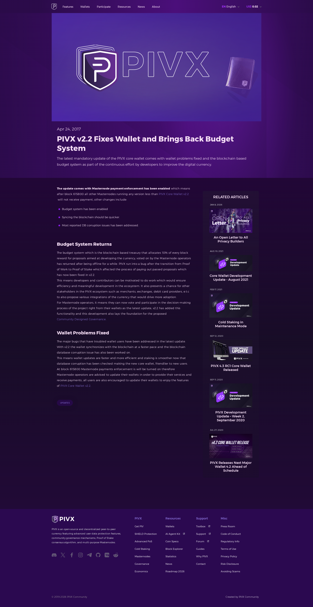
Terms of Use (228, 548)
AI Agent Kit (172, 533)
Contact (201, 563)
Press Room (228, 526)
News (141, 6)
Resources (124, 6)
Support (201, 533)
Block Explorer (174, 548)
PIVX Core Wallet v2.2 (174, 194)
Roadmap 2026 (175, 571)
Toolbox (200, 526)
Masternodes (142, 556)
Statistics (170, 556)
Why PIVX (202, 556)
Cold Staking (142, 548)
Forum (200, 541)
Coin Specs (172, 541)
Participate (104, 6)
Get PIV (139, 526)
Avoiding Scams (230, 571)
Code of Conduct (231, 533)
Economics (141, 571)
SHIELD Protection (146, 533)
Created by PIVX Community (242, 597)
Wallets (85, 6)
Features (68, 6)
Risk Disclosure (230, 563)
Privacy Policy (229, 556)
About (156, 6)
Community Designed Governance (81, 319)
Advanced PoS (143, 541)
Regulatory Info (230, 541)
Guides (200, 548)
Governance (142, 563)
